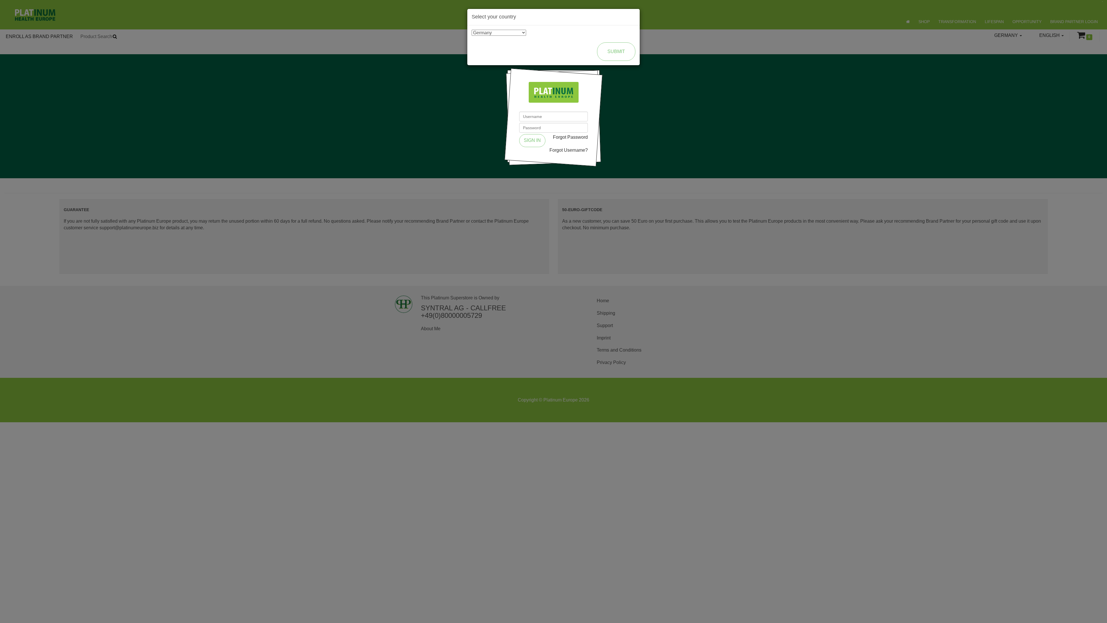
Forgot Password (570, 137)
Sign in (532, 140)
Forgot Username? (568, 150)
